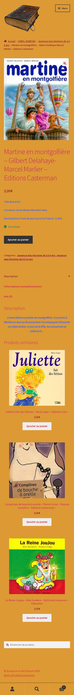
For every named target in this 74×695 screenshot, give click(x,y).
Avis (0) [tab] (8, 296)
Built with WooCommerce (19, 675)
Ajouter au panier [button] (37, 426)
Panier (57, 686)
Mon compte (12, 689)
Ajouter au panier (18, 239)
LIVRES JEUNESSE (26, 41)
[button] (65, 63)
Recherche (37, 689)
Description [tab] (11, 276)
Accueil (11, 41)
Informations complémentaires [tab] (23, 286)
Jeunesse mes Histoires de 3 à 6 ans (36, 255)
